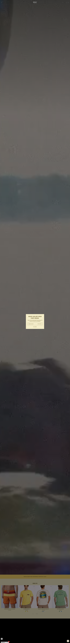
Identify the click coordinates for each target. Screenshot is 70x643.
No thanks (35, 326)
